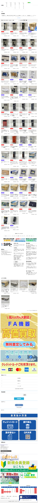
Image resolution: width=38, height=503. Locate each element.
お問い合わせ (23, 5)
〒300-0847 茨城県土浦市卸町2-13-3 (6, 252)
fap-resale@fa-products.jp (20, 253)
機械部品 (19, 380)
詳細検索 (19, 398)
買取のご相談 (9, 496)
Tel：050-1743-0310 (4, 253)
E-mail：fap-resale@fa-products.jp (6, 254)
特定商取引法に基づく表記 (5, 498)
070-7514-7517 (5, 448)
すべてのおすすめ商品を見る (32, 310)
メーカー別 (19, 386)
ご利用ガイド (3, 496)
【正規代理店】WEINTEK (19, 388)
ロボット (19, 383)
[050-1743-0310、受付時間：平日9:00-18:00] (35, 3)
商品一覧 (6, 4)
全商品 (2, 11)
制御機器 (19, 378)
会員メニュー (19, 5)
